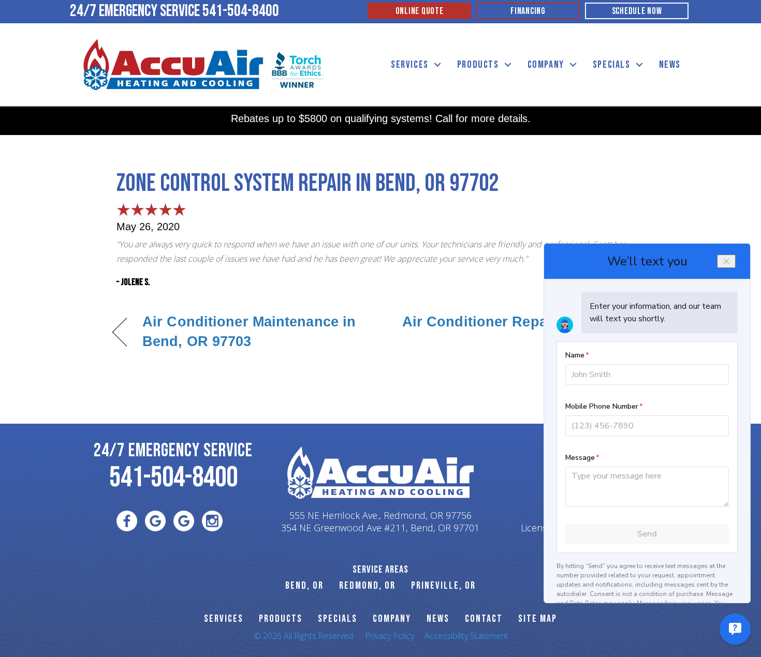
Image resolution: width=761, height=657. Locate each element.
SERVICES (223, 619)
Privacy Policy (389, 635)
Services (410, 64)
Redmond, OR (367, 585)
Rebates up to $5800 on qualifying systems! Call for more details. (381, 118)
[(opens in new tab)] (298, 68)
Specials (612, 64)
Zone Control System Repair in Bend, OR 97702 (307, 183)
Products (478, 64)
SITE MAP (537, 619)
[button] (437, 65)
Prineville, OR (443, 585)
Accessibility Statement (466, 635)
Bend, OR (304, 585)
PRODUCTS (280, 619)
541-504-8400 (240, 11)
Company (546, 64)
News (670, 64)
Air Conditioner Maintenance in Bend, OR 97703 (249, 331)
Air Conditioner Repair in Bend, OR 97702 (508, 331)
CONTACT (484, 619)
